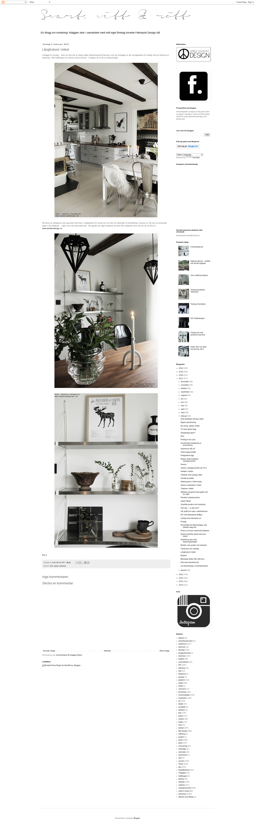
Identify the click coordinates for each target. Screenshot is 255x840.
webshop (62, 566)
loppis (180, 722)
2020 (181, 368)
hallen (180, 683)
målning (181, 734)
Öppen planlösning (188, 422)
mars (183, 412)
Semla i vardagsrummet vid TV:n (194, 468)
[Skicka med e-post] (77, 562)
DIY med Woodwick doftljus (191, 515)
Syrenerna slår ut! (188, 449)
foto (179, 671)
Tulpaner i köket (187, 489)
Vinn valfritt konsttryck (199, 275)
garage (181, 677)
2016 (181, 574)
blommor (181, 656)
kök (51, 566)
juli (182, 399)
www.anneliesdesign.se (52, 228)
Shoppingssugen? (188, 433)
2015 (181, 578)
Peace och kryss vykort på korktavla (195, 531)
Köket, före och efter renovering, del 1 (198, 348)
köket (180, 716)
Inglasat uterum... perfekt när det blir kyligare (200, 262)
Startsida (107, 651)
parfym (181, 737)
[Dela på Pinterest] (88, 562)
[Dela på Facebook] (85, 562)
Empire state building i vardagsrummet (189, 460)
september (185, 392)
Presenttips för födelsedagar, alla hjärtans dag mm (194, 526)
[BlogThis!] (79, 562)
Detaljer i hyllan (187, 471)
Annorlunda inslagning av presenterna (191, 444)
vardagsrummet (184, 788)
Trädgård (182, 773)
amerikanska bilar (185, 641)
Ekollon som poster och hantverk (194, 545)
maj (182, 406)
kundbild (181, 707)
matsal (56, 566)
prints (180, 740)
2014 (181, 581)
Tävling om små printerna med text (198, 334)
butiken (181, 659)
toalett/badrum (184, 770)
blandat (181, 650)
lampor (181, 719)
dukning (181, 668)
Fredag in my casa (188, 440)
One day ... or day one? (190, 508)
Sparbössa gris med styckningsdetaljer (189, 541)
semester (182, 752)
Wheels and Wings (185, 797)
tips (179, 767)
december (185, 382)
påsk (180, 743)
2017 (181, 378)
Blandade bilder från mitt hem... (193, 559)
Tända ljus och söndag (190, 549)
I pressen (182, 689)
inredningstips (184, 695)
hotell (180, 686)
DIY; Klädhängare (198, 318)
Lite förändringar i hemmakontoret (194, 566)
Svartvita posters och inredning (193, 504)
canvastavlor (183, 662)
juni (182, 402)
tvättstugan (182, 776)
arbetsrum (182, 644)
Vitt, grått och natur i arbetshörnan (194, 511)
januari (184, 570)
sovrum (181, 761)
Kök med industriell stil (190, 562)
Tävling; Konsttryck (198, 304)
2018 (181, 375)
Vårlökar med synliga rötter (191, 475)
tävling (181, 779)
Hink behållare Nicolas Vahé (192, 419)
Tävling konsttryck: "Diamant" (198, 291)
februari (184, 416)
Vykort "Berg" (186, 501)
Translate (196, 158)
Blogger (137, 818)
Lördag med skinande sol (191, 518)
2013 (181, 585)
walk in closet (183, 791)
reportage (182, 749)
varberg (181, 785)
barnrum (181, 647)
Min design (182, 731)
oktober (184, 388)
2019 (181, 372)
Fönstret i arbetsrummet (190, 497)
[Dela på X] (82, 562)
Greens (184, 464)
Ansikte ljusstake (187, 478)
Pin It (44, 555)
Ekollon (184, 555)
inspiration (182, 698)
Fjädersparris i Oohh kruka (191, 482)
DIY (179, 665)
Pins (182, 436)
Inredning (182, 692)
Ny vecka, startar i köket (190, 426)
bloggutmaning (184, 653)
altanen (181, 638)
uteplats (181, 782)
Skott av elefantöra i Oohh (191, 485)
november (185, 385)
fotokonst (182, 674)
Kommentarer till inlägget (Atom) (69, 655)
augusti (184, 395)
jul (179, 701)
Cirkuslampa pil (197, 247)
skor (180, 758)
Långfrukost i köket (188, 552)
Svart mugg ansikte (188, 452)
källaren (181, 710)
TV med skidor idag (188, 429)
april (183, 409)
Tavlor (180, 764)
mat (179, 725)
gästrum (181, 680)
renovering (182, 746)
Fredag (183, 522)
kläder (180, 704)
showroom (182, 755)
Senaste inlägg (49, 651)
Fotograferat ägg (187, 455)
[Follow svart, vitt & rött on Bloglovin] (188, 148)
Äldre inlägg (164, 651)
